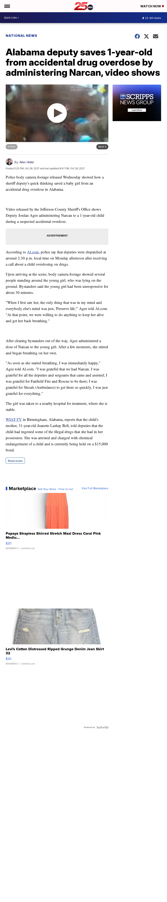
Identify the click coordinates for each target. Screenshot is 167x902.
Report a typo (15, 460)
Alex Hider (27, 162)
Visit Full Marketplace (95, 488)
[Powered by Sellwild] (102, 727)
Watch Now (151, 6)
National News (21, 36)
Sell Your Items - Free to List (55, 489)
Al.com (33, 251)
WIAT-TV (14, 419)
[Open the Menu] (7, 6)
